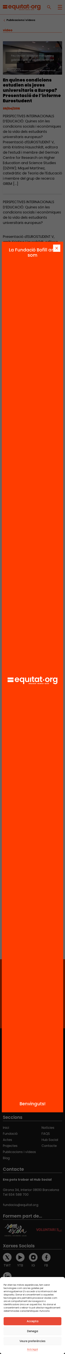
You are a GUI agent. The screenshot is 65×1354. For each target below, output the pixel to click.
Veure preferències (33, 1341)
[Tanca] (56, 248)
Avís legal (32, 1349)
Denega (32, 1331)
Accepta (32, 1321)
